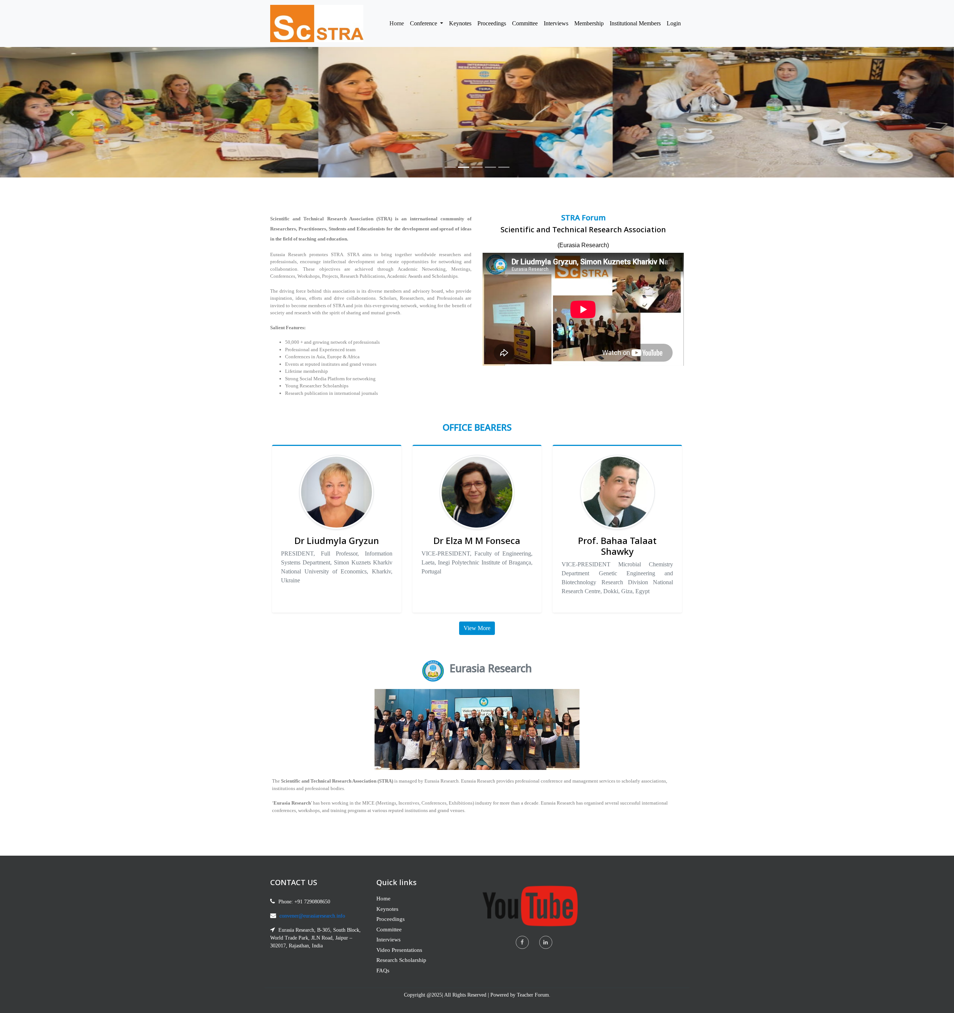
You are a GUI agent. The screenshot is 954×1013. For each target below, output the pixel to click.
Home (398, 23)
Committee (525, 23)
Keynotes (460, 23)
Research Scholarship (401, 960)
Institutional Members (635, 23)
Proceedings (491, 23)
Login (674, 23)
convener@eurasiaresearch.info (312, 916)
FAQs (382, 970)
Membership (589, 23)
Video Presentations (399, 950)
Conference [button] (424, 23)
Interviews (556, 23)
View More (477, 628)
